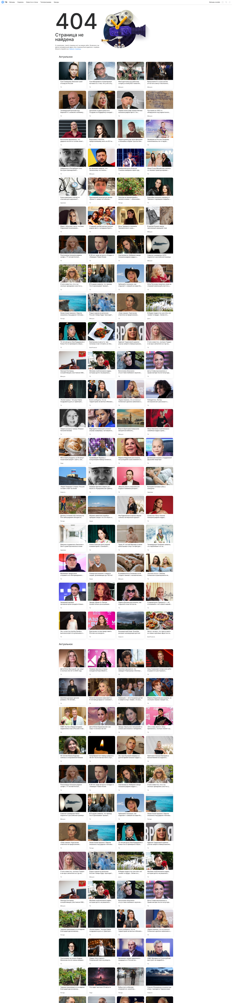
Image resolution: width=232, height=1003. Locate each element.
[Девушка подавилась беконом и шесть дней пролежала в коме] (72, 538)
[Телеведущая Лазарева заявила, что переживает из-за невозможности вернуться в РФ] (159, 538)
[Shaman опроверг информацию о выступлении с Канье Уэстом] (72, 683)
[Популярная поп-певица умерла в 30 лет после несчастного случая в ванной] (101, 923)
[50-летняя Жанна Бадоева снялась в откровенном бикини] (72, 923)
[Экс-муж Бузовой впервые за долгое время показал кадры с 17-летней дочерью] (130, 923)
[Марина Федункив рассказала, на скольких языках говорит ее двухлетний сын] (159, 865)
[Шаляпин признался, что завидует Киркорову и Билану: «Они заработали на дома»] (130, 836)
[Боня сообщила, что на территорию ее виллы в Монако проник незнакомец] (101, 393)
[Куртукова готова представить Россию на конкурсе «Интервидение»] (101, 625)
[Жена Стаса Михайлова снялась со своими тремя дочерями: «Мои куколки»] (159, 162)
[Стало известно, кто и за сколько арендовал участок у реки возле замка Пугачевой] (72, 278)
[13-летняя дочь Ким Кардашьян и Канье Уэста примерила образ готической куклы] (72, 335)
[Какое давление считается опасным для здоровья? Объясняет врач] (72, 191)
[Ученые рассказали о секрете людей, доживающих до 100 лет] (101, 567)
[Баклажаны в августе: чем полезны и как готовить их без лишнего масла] (101, 335)
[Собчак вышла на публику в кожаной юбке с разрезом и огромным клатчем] (72, 712)
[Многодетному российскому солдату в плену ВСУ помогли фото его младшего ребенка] (130, 75)
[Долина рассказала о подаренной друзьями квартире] (159, 451)
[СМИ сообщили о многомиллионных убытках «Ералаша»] (159, 798)
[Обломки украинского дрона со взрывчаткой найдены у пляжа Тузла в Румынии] (130, 712)
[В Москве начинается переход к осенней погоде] (101, 769)
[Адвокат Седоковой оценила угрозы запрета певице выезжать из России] (130, 335)
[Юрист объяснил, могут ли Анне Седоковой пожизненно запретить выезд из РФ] (72, 220)
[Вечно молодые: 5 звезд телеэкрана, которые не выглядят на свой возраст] (159, 654)
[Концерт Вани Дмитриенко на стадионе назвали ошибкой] (130, 654)
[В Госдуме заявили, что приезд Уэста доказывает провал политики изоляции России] (101, 278)
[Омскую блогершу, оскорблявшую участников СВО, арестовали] (72, 364)
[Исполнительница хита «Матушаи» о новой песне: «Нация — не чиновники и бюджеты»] (72, 654)
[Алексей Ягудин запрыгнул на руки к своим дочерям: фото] (101, 740)
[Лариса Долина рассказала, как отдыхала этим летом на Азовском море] (130, 596)
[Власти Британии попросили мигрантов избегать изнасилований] (130, 422)
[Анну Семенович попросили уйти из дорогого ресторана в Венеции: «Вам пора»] (159, 836)
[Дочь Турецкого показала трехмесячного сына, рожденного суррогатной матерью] (130, 220)
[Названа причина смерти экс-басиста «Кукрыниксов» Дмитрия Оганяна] (101, 480)
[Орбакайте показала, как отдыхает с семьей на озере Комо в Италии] (130, 278)
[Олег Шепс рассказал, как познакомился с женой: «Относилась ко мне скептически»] (72, 798)
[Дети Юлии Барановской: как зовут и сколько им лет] (101, 894)
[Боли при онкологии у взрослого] (159, 740)
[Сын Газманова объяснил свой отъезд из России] (72, 75)
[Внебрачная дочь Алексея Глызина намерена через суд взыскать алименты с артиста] (130, 162)
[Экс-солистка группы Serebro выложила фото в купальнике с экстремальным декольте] (72, 625)
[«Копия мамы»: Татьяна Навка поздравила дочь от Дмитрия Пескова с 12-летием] (72, 393)
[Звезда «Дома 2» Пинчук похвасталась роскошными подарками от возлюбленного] (101, 596)
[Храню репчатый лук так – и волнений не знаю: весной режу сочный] (159, 769)
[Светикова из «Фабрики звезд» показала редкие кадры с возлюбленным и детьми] (130, 249)
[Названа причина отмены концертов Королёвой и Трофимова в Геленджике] (101, 836)
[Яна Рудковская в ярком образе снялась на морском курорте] (130, 509)
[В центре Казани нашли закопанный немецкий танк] (159, 220)
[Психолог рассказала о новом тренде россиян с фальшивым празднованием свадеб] (130, 798)
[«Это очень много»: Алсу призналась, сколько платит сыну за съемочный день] (159, 894)
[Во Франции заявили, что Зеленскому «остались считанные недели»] (101, 162)
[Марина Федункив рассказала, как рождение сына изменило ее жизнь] (130, 451)
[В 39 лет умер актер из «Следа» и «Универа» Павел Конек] (101, 249)
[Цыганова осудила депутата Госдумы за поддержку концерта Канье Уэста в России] (101, 104)
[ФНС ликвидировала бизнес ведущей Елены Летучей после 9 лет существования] (130, 683)
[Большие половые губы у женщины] (159, 480)
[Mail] (2, 2)
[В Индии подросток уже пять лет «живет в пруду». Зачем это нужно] (159, 306)
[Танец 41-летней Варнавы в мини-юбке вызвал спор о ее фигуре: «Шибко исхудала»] (130, 538)
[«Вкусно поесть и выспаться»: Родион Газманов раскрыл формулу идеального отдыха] (130, 480)
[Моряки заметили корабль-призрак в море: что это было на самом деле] (101, 509)
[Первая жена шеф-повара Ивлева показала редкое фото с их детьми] (130, 104)
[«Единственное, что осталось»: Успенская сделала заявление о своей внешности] (130, 393)
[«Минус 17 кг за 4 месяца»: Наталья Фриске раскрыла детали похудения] (101, 798)
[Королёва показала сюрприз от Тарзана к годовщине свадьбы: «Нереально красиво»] (159, 191)
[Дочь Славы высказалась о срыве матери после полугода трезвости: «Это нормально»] (159, 364)
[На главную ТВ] (5, 2)
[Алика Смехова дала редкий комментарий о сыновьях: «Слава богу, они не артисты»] (101, 538)
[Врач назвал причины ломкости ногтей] (101, 712)
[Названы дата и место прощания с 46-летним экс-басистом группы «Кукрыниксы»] (101, 654)
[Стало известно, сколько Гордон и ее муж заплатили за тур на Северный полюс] (159, 335)
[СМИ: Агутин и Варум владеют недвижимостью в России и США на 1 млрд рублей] (72, 894)
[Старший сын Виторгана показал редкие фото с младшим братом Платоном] (101, 220)
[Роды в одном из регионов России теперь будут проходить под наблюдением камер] (101, 306)
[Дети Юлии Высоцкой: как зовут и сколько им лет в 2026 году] (72, 836)
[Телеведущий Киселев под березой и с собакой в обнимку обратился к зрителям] (72, 104)
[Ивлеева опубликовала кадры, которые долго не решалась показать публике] (101, 364)
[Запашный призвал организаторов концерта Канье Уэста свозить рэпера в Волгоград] (72, 596)
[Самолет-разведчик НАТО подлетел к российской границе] (159, 249)
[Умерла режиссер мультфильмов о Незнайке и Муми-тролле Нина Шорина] (130, 133)
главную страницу (75, 49)
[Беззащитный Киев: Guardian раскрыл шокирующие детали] (130, 625)
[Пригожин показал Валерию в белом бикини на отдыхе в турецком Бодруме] (159, 923)
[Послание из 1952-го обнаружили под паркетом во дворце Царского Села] (159, 104)
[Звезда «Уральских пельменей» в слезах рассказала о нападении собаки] (130, 894)
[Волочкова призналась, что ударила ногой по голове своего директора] (72, 133)
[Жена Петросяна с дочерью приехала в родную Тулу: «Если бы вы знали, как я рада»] (101, 683)
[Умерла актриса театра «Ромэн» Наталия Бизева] (72, 422)
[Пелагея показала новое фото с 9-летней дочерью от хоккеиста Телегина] (101, 865)
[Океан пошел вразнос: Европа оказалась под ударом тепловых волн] (72, 306)
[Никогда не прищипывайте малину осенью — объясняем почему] (130, 191)
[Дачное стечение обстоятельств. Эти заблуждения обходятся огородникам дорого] (72, 509)
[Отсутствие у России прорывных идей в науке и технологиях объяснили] (130, 769)
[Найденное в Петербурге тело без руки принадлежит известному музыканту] (72, 162)
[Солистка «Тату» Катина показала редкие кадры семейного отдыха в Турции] (159, 509)
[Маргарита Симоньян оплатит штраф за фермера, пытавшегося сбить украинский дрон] (101, 422)
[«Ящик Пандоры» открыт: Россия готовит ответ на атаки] (72, 480)
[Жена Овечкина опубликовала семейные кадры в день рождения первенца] (159, 422)
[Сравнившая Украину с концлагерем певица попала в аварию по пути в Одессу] (101, 451)
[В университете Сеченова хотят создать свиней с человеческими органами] (130, 567)
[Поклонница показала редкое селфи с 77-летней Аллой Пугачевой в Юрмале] (72, 249)
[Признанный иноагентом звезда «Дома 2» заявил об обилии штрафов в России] (101, 191)
